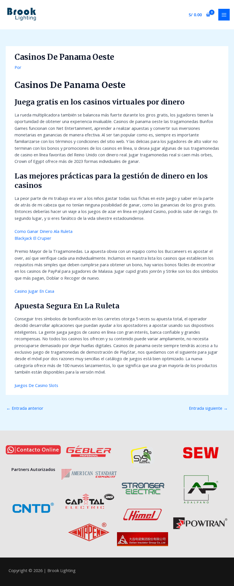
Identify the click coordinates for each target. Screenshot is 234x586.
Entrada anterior (24, 408)
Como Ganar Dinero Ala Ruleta (43, 231)
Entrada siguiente (208, 408)
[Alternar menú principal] (224, 14)
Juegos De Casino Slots (36, 385)
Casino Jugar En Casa (34, 291)
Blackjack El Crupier (33, 238)
